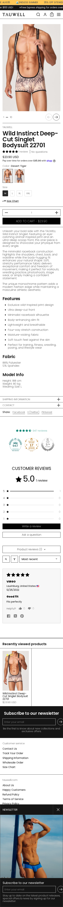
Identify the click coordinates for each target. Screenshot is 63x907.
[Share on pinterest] (22, 616)
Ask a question (31, 535)
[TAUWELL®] (18, 14)
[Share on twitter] (15, 616)
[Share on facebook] (9, 616)
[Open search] (6, 559)
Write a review (31, 526)
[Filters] (14, 559)
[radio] (8, 176)
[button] (38, 14)
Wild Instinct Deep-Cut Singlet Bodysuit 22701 (15, 677)
